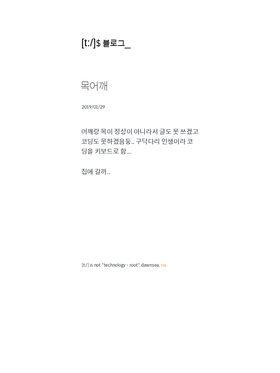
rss (164, 265)
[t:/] (88, 42)
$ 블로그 (110, 42)
